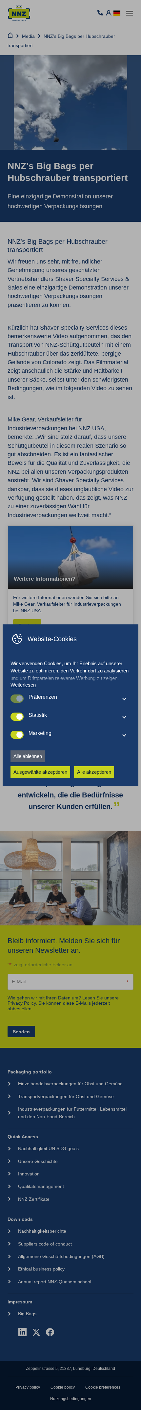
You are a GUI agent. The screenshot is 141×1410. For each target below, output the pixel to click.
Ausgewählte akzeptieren (40, 772)
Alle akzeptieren (94, 772)
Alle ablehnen (27, 756)
